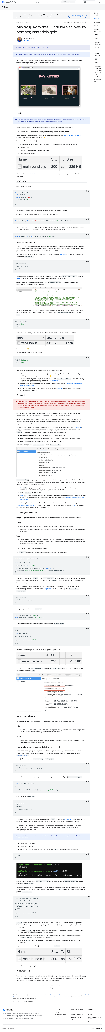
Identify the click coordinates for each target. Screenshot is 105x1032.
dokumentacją (68, 819)
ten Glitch (37, 47)
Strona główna (20, 22)
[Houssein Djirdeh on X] (24, 41)
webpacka (63, 254)
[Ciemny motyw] (87, 191)
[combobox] (69, 1)
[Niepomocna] (85, 22)
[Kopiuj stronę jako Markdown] (64, 32)
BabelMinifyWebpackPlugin (74, 384)
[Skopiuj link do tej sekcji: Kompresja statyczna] (36, 716)
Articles (5, 7)
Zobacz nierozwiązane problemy (60, 1015)
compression (48, 589)
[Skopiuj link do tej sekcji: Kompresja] (27, 395)
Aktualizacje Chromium (77, 1014)
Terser (18, 278)
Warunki (4, 1028)
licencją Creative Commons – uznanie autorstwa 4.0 (54, 995)
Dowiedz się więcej (35, 2)
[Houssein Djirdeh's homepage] (29, 41)
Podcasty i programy (76, 1020)
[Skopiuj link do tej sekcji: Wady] (22, 536)
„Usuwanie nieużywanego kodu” (73, 135)
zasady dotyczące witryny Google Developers (55, 996)
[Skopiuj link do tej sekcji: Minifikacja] (27, 181)
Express (74, 505)
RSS (88, 1021)
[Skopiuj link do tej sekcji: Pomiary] (24, 113)
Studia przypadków (76, 1017)
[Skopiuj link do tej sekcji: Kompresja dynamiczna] (38, 513)
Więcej (46, 2)
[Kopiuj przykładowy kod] (89, 191)
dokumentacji (54, 381)
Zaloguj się (100, 2)
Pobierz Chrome (62, 54)
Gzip (21, 488)
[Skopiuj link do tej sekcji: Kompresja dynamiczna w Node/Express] (48, 549)
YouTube (90, 1014)
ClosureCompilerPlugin (27, 385)
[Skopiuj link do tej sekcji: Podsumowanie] (31, 971)
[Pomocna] (83, 22)
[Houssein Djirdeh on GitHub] (27, 41)
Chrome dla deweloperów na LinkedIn (94, 1018)
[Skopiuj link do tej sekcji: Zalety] (22, 523)
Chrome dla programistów (77, 1012)
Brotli (21, 496)
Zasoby (24, 2)
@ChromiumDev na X (93, 1012)
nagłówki (78, 427)
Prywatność (11, 1028)
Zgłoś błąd (56, 1012)
